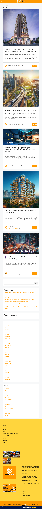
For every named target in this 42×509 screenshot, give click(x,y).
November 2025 (8, 341)
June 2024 (7, 372)
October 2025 (7, 343)
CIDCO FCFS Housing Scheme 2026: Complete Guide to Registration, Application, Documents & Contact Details (30, 467)
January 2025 (7, 359)
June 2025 (7, 350)
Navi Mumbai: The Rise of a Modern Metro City (21, 110)
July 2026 (6, 327)
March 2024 (7, 377)
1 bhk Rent (7, 388)
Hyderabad (5, 440)
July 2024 (6, 370)
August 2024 (7, 368)
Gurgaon (4, 444)
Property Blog (7, 404)
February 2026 (7, 336)
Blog (19, 65)
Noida (4, 431)
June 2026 (7, 329)
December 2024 (8, 361)
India (4, 442)
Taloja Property (7, 411)
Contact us (24, 489)
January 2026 (7, 338)
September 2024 (8, 367)
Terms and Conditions (26, 495)
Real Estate (8, 228)
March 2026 (7, 334)
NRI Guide (6, 402)
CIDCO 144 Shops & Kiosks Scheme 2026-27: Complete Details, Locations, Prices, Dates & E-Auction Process (29, 472)
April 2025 (7, 354)
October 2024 (7, 365)
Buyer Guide (7, 395)
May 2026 (6, 331)
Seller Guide (7, 410)
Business (6, 393)
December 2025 (8, 340)
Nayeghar (6, 401)
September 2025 (8, 345)
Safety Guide (25, 491)
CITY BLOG (7, 397)
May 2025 (6, 352)
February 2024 (7, 379)
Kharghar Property (8, 399)
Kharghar (4, 438)
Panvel (4, 429)
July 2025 (6, 349)
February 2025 (7, 358)
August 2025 (7, 347)
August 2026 (7, 325)
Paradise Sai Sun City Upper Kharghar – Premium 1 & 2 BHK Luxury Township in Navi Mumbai (20, 150)
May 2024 (6, 374)
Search (5, 281)
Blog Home (7, 392)
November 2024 (8, 363)
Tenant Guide (7, 413)
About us (24, 488)
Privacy (24, 493)
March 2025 (7, 356)
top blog (6, 415)
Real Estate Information (14, 228)
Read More (35, 65)
